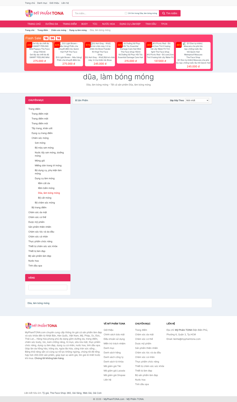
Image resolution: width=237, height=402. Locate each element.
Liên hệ (65, 3)
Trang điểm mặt (40, 113)
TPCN (164, 23)
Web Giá (87, 392)
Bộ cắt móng (44, 197)
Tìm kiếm (171, 13)
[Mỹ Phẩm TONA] (41, 325)
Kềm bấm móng (46, 188)
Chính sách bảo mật (114, 334)
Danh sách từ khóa (113, 361)
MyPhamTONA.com (114, 399)
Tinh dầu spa (35, 265)
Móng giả (40, 160)
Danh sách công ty (113, 357)
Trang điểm (70, 23)
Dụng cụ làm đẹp (130, 23)
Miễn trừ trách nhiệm (114, 343)
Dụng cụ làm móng (78, 30)
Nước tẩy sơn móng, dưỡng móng (49, 154)
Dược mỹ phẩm (36, 222)
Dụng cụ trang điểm (42, 133)
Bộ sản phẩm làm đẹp (39, 255)
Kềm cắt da (44, 183)
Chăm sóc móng (58, 30)
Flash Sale (33, 38)
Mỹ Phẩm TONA (135, 399)
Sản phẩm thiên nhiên (39, 226)
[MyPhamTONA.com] (44, 13)
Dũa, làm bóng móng (49, 192)
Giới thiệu (54, 3)
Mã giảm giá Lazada (114, 370)
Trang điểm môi (40, 123)
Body (84, 23)
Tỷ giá (45, 392)
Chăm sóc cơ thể (37, 217)
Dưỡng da (51, 23)
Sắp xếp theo (177, 100)
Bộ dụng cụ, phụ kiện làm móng (48, 172)
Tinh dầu (150, 23)
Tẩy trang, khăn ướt (42, 128)
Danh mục (42, 3)
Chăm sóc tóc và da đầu (41, 231)
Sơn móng (40, 142)
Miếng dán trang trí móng (48, 165)
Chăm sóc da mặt (37, 212)
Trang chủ (30, 3)
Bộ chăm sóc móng (45, 202)
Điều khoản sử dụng (114, 339)
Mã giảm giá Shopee (114, 375)
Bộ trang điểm (39, 207)
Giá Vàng (77, 392)
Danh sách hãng (112, 352)
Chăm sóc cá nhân (38, 236)
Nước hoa (108, 23)
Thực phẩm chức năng (40, 241)
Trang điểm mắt (40, 118)
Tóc (95, 23)
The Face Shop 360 (60, 392)
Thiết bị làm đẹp (36, 251)
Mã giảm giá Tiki (112, 366)
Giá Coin (97, 392)
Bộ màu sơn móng (44, 147)
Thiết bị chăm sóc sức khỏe (42, 246)
